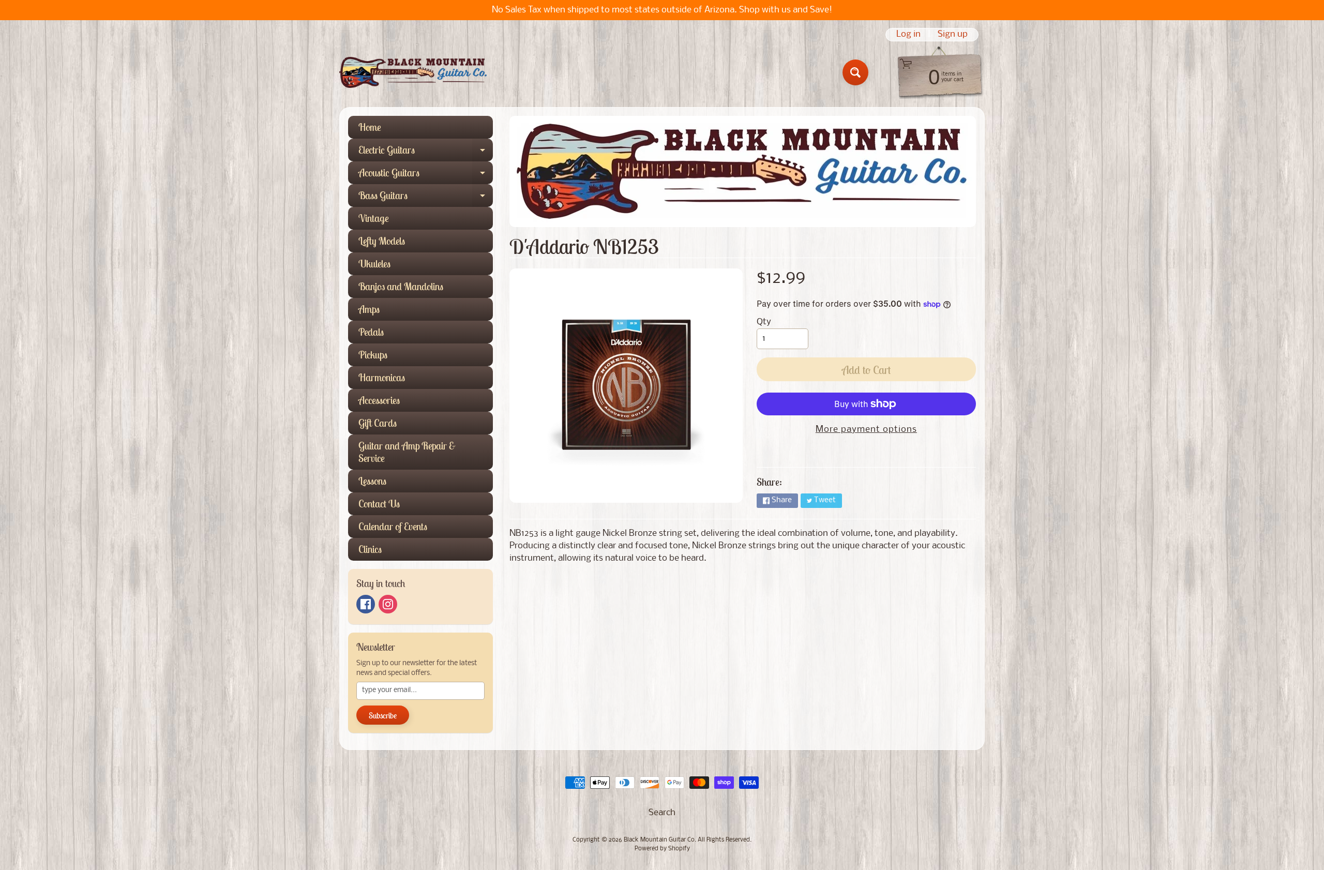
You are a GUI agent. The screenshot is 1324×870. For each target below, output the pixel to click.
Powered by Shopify (662, 849)
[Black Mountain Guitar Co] (413, 72)
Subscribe (383, 715)
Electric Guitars (425, 152)
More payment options (866, 429)
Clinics (370, 549)
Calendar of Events (392, 526)
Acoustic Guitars (425, 175)
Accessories (379, 400)
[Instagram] (388, 604)
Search (662, 813)
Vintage (373, 218)
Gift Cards (377, 422)
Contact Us (379, 503)
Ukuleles (374, 263)
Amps (369, 309)
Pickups (372, 354)
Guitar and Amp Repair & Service (407, 451)
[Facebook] (365, 604)
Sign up (953, 35)
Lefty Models (381, 240)
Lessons (372, 480)
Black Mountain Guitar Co (659, 840)
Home (369, 127)
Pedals (371, 331)
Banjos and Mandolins (400, 286)
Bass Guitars (425, 198)
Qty (764, 322)
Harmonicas (381, 377)
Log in (908, 35)
